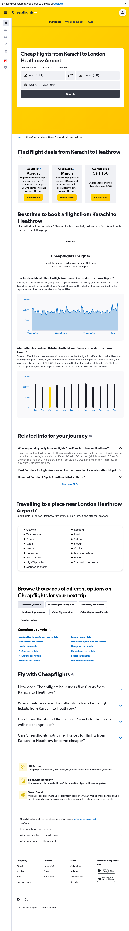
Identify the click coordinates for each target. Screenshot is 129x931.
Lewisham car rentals (82, 660)
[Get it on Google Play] (106, 871)
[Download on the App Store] (106, 879)
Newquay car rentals (30, 655)
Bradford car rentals (29, 660)
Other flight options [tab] (62, 612)
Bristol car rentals (80, 655)
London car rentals (81, 637)
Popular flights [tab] (29, 620)
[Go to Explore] (5, 51)
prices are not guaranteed (85, 819)
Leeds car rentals (28, 646)
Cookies (58, 3)
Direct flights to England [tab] (61, 604)
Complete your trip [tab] (31, 604)
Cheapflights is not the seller (36, 829)
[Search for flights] (5, 22)
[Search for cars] (5, 37)
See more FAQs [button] (70, 484)
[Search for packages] (5, 44)
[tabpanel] (70, 350)
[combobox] (64, 67)
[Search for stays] (5, 30)
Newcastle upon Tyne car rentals (88, 641)
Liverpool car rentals (82, 646)
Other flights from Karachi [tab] (94, 612)
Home (19, 137)
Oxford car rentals (28, 651)
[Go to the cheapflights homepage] (24, 12)
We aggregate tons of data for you (39, 835)
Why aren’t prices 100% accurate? (39, 841)
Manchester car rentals (31, 641)
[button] (125, 3)
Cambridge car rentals (83, 651)
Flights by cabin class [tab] (92, 604)
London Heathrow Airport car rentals (38, 637)
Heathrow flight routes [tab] (33, 612)
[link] (33, 197)
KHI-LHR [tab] (70, 241)
